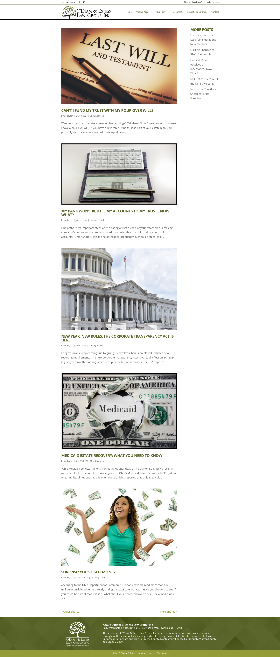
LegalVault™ (197, 2)
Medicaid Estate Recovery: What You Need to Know (111, 455)
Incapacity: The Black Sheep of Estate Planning (203, 94)
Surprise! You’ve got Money (88, 572)
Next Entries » (168, 611)
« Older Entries (70, 611)
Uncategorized (97, 115)
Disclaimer (162, 653)
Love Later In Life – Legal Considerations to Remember (203, 39)
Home (129, 12)
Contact (215, 12)
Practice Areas (142, 12)
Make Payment (213, 2)
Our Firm (160, 12)
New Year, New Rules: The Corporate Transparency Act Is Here (117, 338)
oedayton (68, 115)
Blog (186, 2)
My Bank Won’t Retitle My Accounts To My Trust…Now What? (115, 212)
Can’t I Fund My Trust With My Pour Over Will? (107, 110)
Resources (177, 12)
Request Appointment (196, 12)
